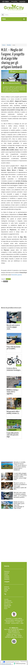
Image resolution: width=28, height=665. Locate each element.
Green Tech (7, 607)
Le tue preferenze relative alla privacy (12, 661)
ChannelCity (14, 1)
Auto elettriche (7, 601)
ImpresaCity (22, 1)
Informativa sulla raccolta (6, 663)
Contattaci (6, 577)
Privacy (6, 574)
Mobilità (9, 45)
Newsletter (6, 579)
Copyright (6, 573)
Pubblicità (6, 576)
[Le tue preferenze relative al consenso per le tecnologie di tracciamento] (20, 663)
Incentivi (6, 599)
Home (4, 19)
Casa (5, 591)
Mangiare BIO (7, 605)
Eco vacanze (7, 604)
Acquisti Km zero (8, 602)
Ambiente (6, 587)
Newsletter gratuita (16, 275)
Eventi (5, 608)
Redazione (7, 571)
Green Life (6, 588)
